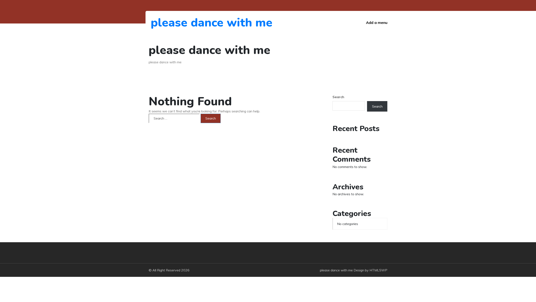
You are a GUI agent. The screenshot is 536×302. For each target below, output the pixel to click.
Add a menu (376, 22)
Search (338, 97)
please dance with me (174, 22)
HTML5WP (378, 270)
